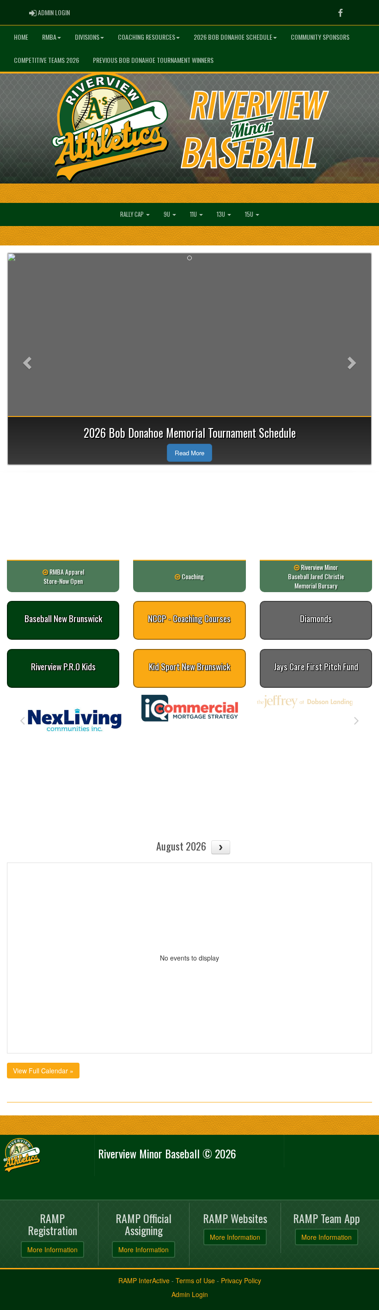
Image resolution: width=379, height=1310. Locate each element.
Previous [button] (22, 720)
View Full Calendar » (43, 1070)
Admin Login (189, 1294)
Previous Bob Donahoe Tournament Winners (153, 60)
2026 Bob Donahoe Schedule (233, 37)
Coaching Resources (146, 37)
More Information (52, 1249)
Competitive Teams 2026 (46, 60)
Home (21, 37)
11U (194, 214)
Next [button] (356, 720)
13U (221, 214)
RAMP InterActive (144, 1280)
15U (250, 214)
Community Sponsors (320, 37)
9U (167, 214)
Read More (189, 452)
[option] (74, 708)
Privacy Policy (241, 1280)
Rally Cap (132, 214)
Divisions (87, 37)
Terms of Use (195, 1280)
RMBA (49, 37)
